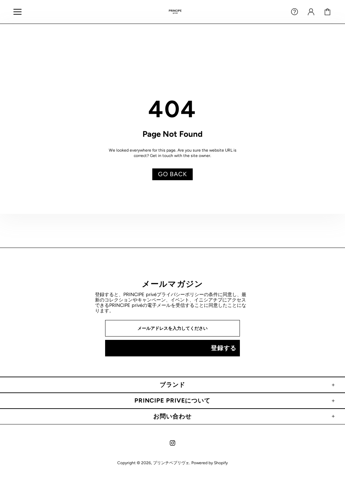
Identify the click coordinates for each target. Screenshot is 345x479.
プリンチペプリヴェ (175, 11)
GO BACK (172, 174)
